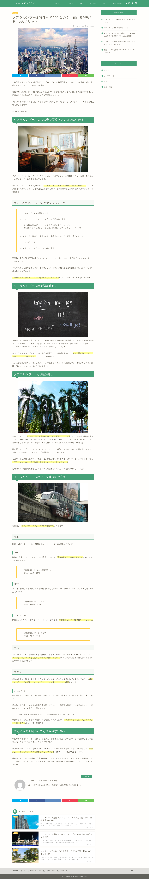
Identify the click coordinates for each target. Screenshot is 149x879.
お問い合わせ (117, 3)
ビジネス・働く (110, 76)
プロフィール (68, 3)
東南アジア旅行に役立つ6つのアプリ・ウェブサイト (120, 51)
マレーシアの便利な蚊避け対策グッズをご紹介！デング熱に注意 (119, 43)
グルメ (106, 70)
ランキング (93, 3)
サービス (81, 3)
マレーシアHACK (23, 3)
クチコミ (105, 3)
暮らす (15, 13)
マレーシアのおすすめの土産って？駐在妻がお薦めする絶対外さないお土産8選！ (119, 34)
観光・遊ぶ (108, 87)
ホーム (57, 3)
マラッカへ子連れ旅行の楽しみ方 (116, 28)
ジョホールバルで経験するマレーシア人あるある (119, 21)
